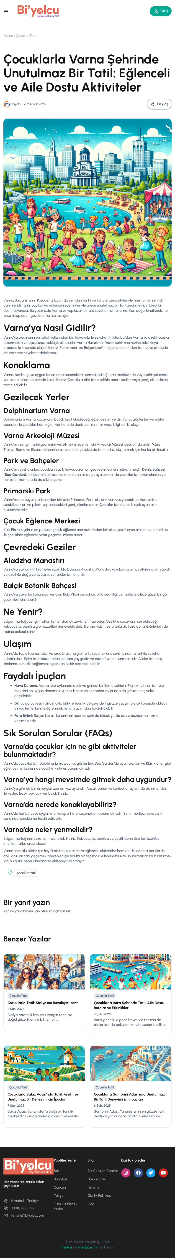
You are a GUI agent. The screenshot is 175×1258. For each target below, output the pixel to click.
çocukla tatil (26, 873)
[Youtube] (163, 1172)
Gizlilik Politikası (99, 1195)
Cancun (60, 1187)
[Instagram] (125, 1172)
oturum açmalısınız (56, 911)
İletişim (93, 1187)
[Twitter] (150, 1172)
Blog (91, 1204)
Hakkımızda (97, 1179)
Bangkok (61, 1179)
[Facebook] (138, 1172)
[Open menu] (6, 11)
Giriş (164, 11)
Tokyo (59, 1195)
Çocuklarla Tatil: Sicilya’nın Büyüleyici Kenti (43, 1003)
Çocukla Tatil (26, 35)
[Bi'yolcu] (38, 11)
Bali (56, 1171)
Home (8, 35)
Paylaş (162, 104)
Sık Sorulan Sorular (103, 1171)
